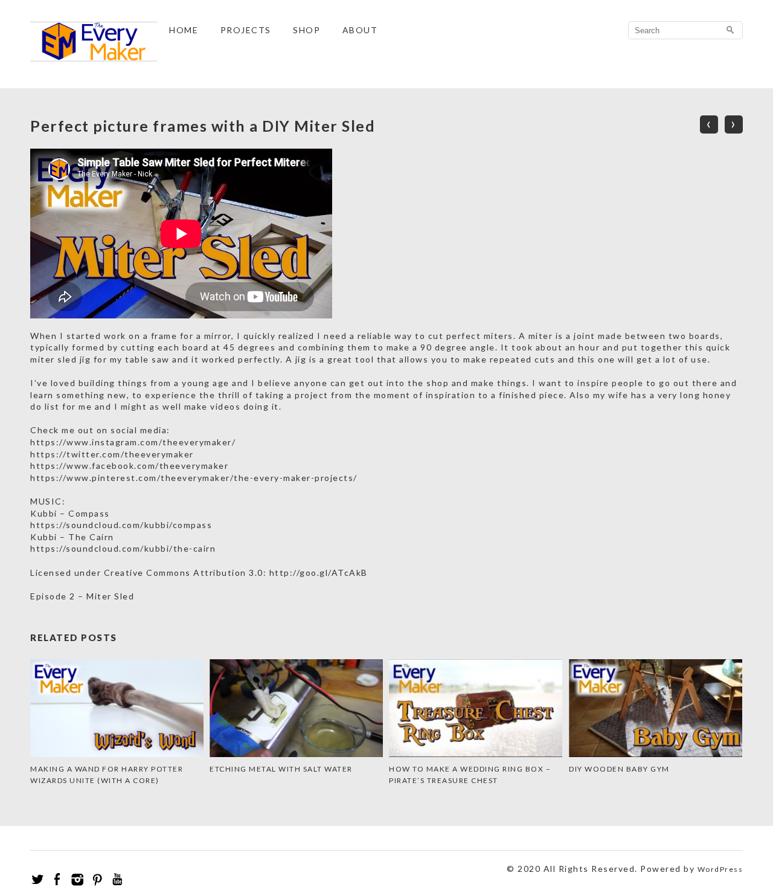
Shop (306, 30)
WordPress (720, 869)
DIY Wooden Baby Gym (619, 768)
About (360, 30)
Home (183, 30)
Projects (245, 30)
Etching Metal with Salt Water (281, 768)
